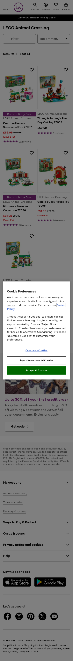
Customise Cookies (36, 350)
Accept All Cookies (36, 370)
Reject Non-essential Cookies (36, 360)
